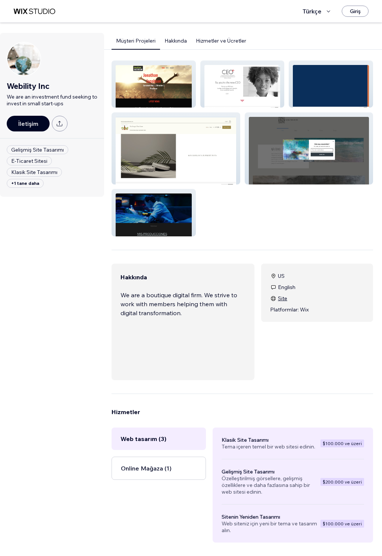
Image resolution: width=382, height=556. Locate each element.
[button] (154, 84)
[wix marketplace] (34, 11)
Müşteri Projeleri (136, 40)
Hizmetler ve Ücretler (221, 40)
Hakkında (176, 40)
